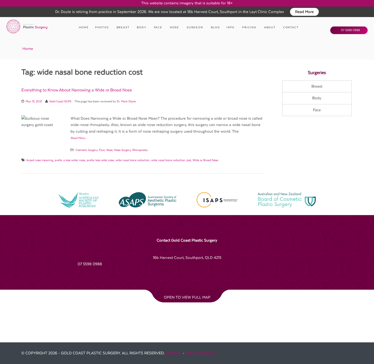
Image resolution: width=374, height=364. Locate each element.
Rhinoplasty (140, 150)
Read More (304, 12)
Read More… (78, 138)
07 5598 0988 (350, 30)
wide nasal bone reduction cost (171, 160)
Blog (215, 27)
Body (141, 27)
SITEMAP (174, 353)
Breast (123, 27)
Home (84, 27)
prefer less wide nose (100, 160)
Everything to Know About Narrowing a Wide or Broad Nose (76, 90)
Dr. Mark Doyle (126, 101)
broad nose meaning (39, 160)
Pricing (249, 27)
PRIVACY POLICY (200, 353)
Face (158, 27)
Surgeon (195, 27)
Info (230, 27)
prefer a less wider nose (70, 160)
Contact (291, 27)
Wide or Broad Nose (205, 160)
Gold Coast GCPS (60, 101)
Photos (102, 27)
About (270, 27)
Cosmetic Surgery (86, 150)
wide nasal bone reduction (133, 160)
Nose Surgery (122, 150)
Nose (174, 27)
